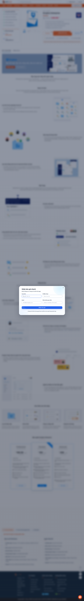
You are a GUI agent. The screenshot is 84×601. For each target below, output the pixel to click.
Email (23, 300)
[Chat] (80, 597)
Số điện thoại (45, 294)
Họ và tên (24, 294)
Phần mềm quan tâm (47, 300)
